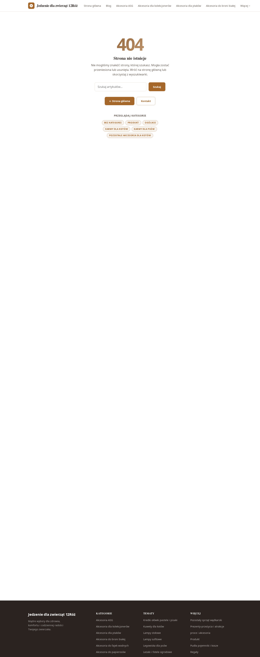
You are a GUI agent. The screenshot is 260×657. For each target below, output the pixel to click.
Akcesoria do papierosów (111, 652)
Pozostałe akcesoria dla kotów (130, 135)
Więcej (244, 5)
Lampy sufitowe (152, 639)
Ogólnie (150, 122)
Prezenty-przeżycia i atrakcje (207, 626)
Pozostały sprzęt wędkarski (206, 620)
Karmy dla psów (144, 129)
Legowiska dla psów (155, 645)
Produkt (133, 122)
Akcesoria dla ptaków (188, 5)
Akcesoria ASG (124, 5)
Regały (194, 652)
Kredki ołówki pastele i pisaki (160, 620)
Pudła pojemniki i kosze (204, 645)
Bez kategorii (113, 122)
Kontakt (146, 101)
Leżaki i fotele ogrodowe (157, 652)
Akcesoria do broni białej (220, 5)
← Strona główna (119, 101)
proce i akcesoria (200, 633)
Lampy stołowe (152, 633)
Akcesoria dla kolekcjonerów (154, 5)
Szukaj (157, 87)
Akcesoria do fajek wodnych (112, 645)
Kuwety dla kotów (153, 626)
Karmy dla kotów (116, 129)
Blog (108, 5)
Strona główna (92, 5)
